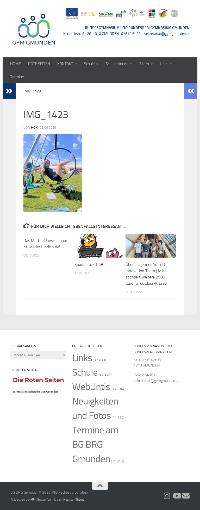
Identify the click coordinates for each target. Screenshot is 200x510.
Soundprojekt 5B (88, 264)
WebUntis (91, 387)
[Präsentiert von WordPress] (32, 499)
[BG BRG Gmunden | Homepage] (33, 28)
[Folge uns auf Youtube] (176, 496)
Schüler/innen (117, 63)
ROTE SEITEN (39, 63)
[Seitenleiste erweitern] (9, 91)
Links (164, 63)
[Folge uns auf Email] (186, 496)
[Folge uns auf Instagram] (167, 496)
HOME (15, 63)
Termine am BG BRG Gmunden (95, 445)
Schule (89, 63)
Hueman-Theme (73, 499)
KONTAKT (65, 63)
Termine (17, 76)
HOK (34, 127)
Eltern (144, 63)
